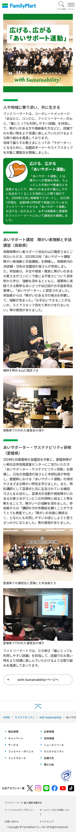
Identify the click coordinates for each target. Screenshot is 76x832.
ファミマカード (17, 758)
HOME (6, 717)
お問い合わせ (12, 821)
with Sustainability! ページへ (38, 679)
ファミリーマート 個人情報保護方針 (23, 802)
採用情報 (49, 738)
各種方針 (49, 758)
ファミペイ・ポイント (21, 751)
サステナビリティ (25, 717)
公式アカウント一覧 (13, 788)
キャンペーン (15, 738)
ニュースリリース (54, 745)
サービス (13, 745)
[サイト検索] (61, 5)
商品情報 (13, 731)
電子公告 (49, 764)
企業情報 (49, 731)
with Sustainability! (50, 717)
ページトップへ (38, 706)
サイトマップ (46, 821)
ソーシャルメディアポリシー (20, 809)
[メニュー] (71, 5)
